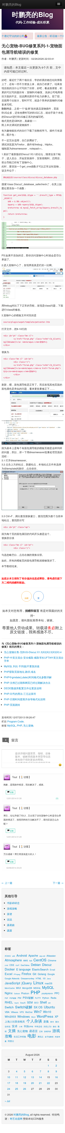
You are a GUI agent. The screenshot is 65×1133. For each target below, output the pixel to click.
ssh (49, 1003)
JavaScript (12, 983)
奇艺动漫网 (16, 1118)
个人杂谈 (34, 1021)
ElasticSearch (40, 969)
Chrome (52, 960)
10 (8, 1077)
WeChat (28, 1012)
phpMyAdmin (47, 993)
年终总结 (38, 1026)
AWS (25, 960)
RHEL (9, 1002)
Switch (9, 1007)
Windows (23, 1016)
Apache (33, 955)
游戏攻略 (12, 908)
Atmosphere (13, 960)
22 (48, 1083)
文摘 (12, 1030)
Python (45, 997)
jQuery (27, 982)
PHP (19, 725)
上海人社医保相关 (15, 1021)
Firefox (26, 973)
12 (24, 1077)
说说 (9, 919)
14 (40, 1077)
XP (56, 1016)
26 (24, 1089)
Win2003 (10, 1016)
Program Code (15, 721)
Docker (10, 969)
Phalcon (25, 993)
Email (52, 969)
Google (51, 974)
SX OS (38, 1007)
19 (24, 1083)
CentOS (39, 959)
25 (16, 1089)
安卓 (15, 1026)
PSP (6, 998)
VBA (7, 1012)
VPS (22, 1012)
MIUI (18, 987)
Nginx (9, 993)
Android (21, 955)
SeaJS (23, 1002)
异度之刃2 (47, 1026)
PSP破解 (12, 998)
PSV (19, 997)
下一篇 (58, 883)
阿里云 (11, 1040)
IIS (44, 978)
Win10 (47, 1012)
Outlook (17, 993)
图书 (52, 1022)
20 (32, 1083)
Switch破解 (23, 1006)
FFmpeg (17, 974)
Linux (38, 982)
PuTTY (38, 998)
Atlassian (51, 955)
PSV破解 (28, 998)
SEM (30, 1002)
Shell (43, 1002)
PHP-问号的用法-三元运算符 (20, 694)
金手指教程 (49, 1036)
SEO (36, 1002)
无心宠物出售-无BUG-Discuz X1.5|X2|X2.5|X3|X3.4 (33, 652)
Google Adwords (12, 978)
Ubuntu (49, 1006)
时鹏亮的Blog (11, 4)
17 (8, 1083)
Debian (36, 964)
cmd (6, 965)
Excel (8, 974)
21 (40, 1083)
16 (56, 1077)
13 (32, 1077)
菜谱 (9, 914)
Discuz (47, 964)
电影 (31, 1035)
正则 (41, 1031)
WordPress (45, 1016)
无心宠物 (28, 725)
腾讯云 (40, 1036)
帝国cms (28, 1026)
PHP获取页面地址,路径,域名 (20, 672)
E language (23, 969)
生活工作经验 (20, 1036)
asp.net (42, 956)
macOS (48, 983)
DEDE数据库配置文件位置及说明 (22, 688)
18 (16, 1083)
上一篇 (7, 883)
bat (30, 960)
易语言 (33, 1031)
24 (8, 1089)
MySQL (11, 725)
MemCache (10, 988)
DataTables (25, 965)
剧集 (46, 1021)
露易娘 (11, 925)
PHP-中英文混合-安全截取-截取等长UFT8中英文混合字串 (33, 659)
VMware (14, 1012)
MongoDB (27, 987)
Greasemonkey (27, 978)
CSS (11, 965)
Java (49, 978)
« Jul (7, 1101)
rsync (16, 1002)
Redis (53, 997)
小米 (20, 1026)
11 (16, 1077)
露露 (9, 930)
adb (13, 956)
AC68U (8, 955)
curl (17, 965)
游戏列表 (47, 1031)
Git (34, 974)
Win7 (38, 1011)
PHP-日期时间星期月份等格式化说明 (24, 699)
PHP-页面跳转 (12, 705)
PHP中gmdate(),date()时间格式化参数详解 (28, 677)
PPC (56, 993)
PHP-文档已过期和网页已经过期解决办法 (27, 683)
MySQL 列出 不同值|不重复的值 (21, 666)
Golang (42, 974)
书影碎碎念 (13, 903)
